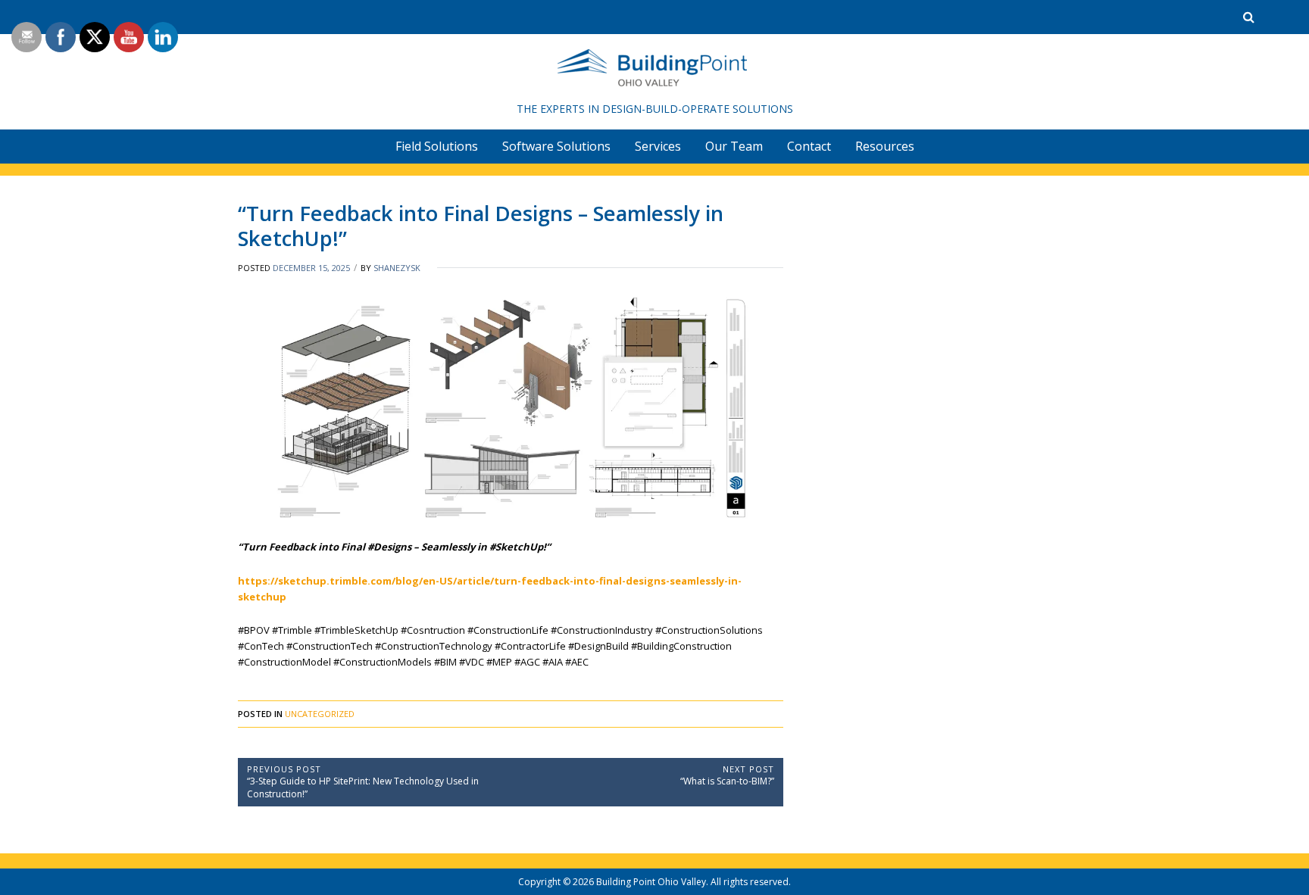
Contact (809, 146)
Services (658, 146)
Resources (884, 146)
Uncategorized (320, 713)
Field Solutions (436, 146)
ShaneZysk (396, 267)
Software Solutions (556, 146)
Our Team (734, 146)
